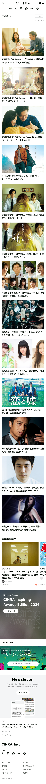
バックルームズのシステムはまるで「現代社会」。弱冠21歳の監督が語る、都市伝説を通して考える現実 (20, 574)
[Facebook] (26, 8)
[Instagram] (21, 8)
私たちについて (6, 762)
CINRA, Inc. (11, 744)
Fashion (30, 727)
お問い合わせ (27, 769)
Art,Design (12, 724)
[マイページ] (2, 3)
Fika (3, 735)
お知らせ (4, 769)
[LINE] (37, 8)
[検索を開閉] (40, 3)
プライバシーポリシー (8, 773)
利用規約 (25, 773)
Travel (22, 727)
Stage (33, 724)
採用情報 (4, 766)
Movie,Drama (24, 724)
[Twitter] (16, 8)
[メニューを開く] (43, 3)
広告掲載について (28, 766)
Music (4, 724)
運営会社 (25, 762)
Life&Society (7, 727)
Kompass (10, 735)
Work (16, 727)
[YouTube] (31, 8)
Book (39, 724)
